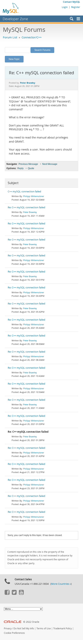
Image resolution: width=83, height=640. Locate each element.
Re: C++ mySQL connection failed (26, 207)
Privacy (8, 628)
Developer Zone (15, 18)
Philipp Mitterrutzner (33, 196)
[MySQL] (11, 8)
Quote (31, 168)
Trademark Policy (62, 628)
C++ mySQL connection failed (24, 191)
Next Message (49, 164)
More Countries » (61, 584)
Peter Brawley (30, 212)
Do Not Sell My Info (24, 628)
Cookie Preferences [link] (14, 632)
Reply (20, 168)
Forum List (10, 37)
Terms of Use (43, 628)
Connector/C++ (32, 37)
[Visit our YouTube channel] (21, 594)
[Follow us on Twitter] (14, 594)
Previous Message (28, 164)
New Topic (14, 59)
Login (65, 7)
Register (75, 7)
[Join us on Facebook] (7, 594)
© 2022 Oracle (31, 622)
